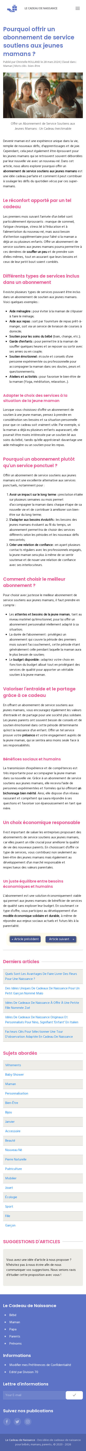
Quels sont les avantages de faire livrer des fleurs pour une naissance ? (41, 976)
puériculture (13, 1169)
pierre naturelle (16, 1159)
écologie (11, 1197)
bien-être (34, 66)
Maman (7, 66)
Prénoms (15, 1343)
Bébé (12, 1315)
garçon (10, 1225)
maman (10, 1084)
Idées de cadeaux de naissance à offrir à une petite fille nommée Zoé (42, 1005)
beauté (10, 1140)
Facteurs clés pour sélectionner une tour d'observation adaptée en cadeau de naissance (39, 1034)
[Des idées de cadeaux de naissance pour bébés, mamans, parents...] (12, 8)
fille (7, 1216)
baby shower (14, 1075)
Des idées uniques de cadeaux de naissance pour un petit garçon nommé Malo (42, 991)
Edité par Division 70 (23, 1372)
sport (9, 1206)
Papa (12, 1329)
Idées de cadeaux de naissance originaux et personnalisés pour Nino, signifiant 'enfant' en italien (41, 1020)
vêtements (13, 1065)
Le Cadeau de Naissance (41, 8)
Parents (14, 1336)
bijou (8, 1112)
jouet (9, 1188)
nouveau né (13, 1150)
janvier (10, 1122)
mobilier (10, 1178)
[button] (77, 8)
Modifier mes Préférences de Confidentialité (40, 1365)
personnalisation (16, 1093)
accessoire (12, 1131)
